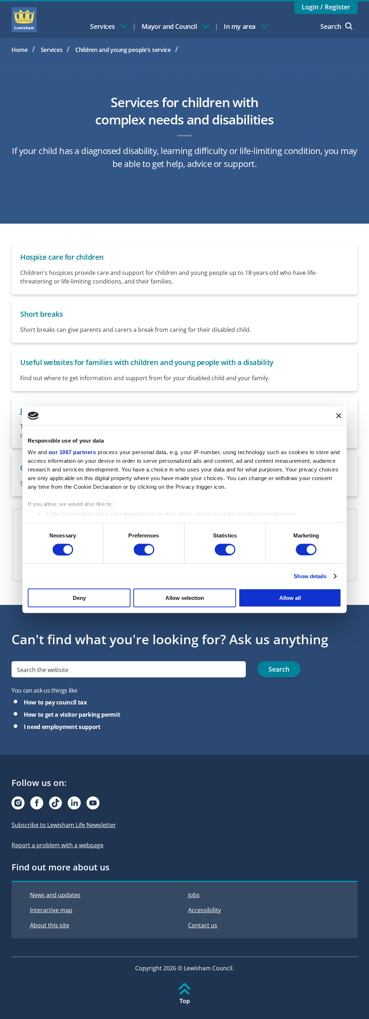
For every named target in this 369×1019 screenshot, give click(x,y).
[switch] (144, 549)
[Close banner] (338, 415)
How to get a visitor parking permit (72, 715)
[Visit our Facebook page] (36, 802)
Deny (79, 598)
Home (20, 50)
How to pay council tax (55, 702)
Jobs (194, 895)
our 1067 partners (72, 452)
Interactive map (51, 910)
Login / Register (326, 7)
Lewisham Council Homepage (24, 19)
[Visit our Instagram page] (18, 802)
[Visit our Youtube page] (92, 802)
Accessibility (204, 910)
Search (330, 26)
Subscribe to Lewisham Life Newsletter (64, 825)
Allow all (290, 598)
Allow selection (184, 598)
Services (52, 50)
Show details (310, 576)
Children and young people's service (123, 50)
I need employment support (62, 727)
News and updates (55, 895)
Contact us (202, 925)
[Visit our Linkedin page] (74, 802)
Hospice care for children (62, 257)
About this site (49, 925)
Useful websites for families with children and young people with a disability (147, 362)
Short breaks (41, 314)
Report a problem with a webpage (57, 845)
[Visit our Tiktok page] (55, 802)
